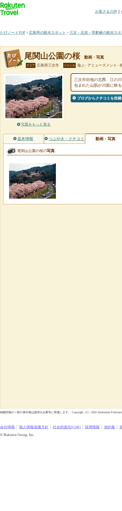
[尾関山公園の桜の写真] (32, 196)
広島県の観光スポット (47, 32)
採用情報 (92, 427)
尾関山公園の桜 (52, 55)
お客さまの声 (106, 11)
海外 (43, 21)
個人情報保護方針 (34, 427)
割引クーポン (89, 21)
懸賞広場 (66, 21)
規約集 (109, 427)
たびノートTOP (12, 32)
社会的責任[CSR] (67, 427)
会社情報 (7, 427)
